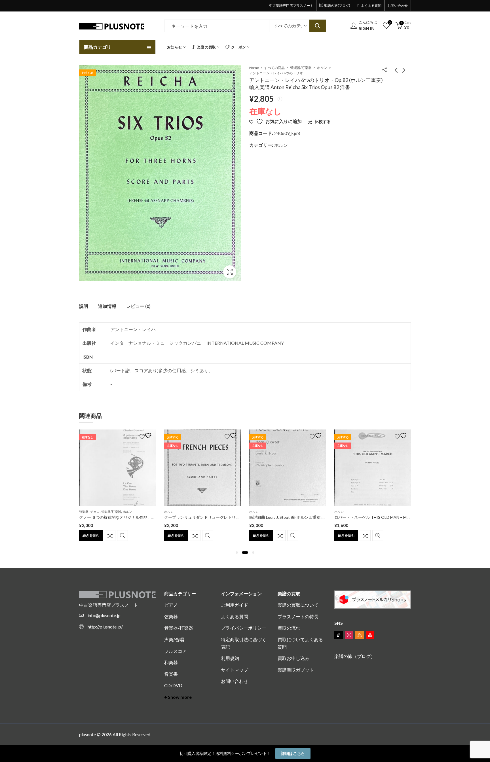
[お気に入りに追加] (146, 435)
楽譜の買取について (298, 605)
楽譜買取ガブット (296, 669)
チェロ (95, 511)
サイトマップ (234, 669)
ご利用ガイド (234, 605)
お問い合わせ (234, 681)
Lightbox (229, 271)
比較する (110, 535)
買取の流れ (289, 627)
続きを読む (91, 535)
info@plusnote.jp (104, 615)
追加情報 (107, 306)
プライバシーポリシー (243, 627)
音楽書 (171, 674)
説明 (83, 306)
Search (317, 26)
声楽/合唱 (174, 639)
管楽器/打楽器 (301, 67)
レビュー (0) (138, 306)
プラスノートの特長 (298, 616)
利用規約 (230, 658)
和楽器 (171, 662)
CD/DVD (173, 685)
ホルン (322, 67)
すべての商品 (274, 67)
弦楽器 (83, 511)
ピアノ (171, 605)
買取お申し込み (293, 658)
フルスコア (175, 651)
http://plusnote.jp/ (105, 626)
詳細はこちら (293, 753)
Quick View (122, 535)
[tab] (83, 306)
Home (254, 67)
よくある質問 (234, 616)
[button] (237, 552)
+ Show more (178, 697)
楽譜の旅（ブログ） (354, 656)
